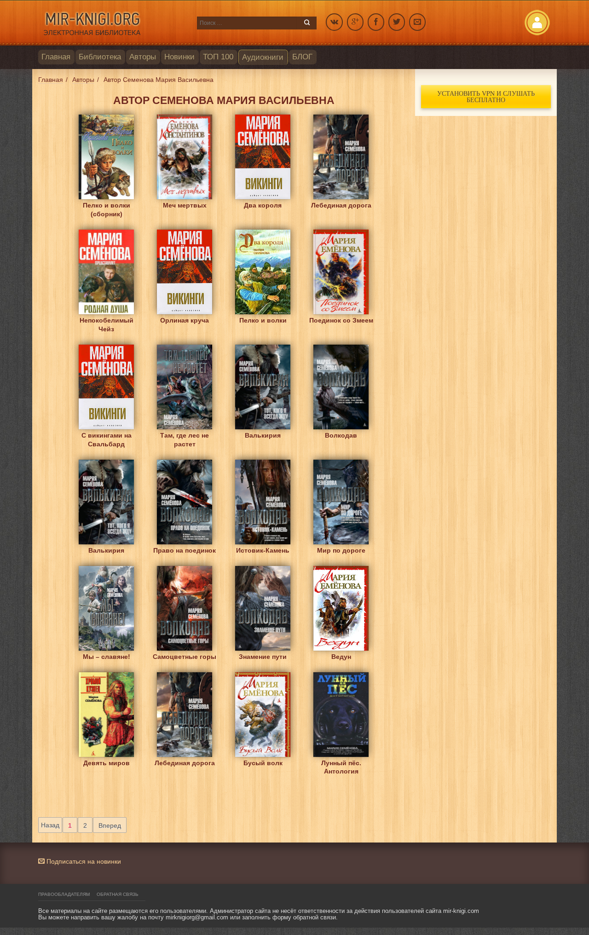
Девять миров (106, 763)
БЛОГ (302, 56)
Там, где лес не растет (184, 440)
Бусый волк (263, 763)
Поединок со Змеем (341, 320)
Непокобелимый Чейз (106, 325)
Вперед (109, 825)
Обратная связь (118, 894)
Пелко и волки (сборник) (106, 210)
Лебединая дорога (341, 205)
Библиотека (100, 56)
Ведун (341, 656)
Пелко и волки (263, 320)
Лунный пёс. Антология (341, 767)
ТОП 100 (218, 56)
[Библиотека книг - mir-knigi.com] (113, 23)
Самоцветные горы (184, 656)
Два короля (263, 205)
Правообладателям (64, 894)
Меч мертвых (185, 205)
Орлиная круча (184, 320)
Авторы (142, 56)
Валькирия (263, 435)
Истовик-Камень (262, 550)
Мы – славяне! (106, 656)
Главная (55, 56)
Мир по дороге (341, 550)
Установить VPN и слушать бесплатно (486, 96)
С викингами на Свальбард (106, 440)
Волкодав (341, 435)
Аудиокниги (262, 57)
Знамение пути (263, 656)
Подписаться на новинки (83, 861)
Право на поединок (184, 550)
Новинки (179, 56)
